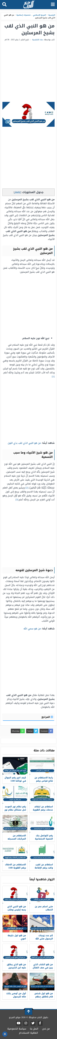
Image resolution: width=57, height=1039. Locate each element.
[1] (53, 376)
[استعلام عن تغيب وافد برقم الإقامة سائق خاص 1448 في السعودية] (42, 852)
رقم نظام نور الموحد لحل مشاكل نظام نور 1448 (15, 810)
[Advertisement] (28, 71)
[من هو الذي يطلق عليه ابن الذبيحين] (15, 952)
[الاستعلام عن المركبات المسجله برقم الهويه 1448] (15, 824)
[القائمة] (53, 4)
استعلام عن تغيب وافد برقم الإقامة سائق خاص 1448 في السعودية (42, 869)
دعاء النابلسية (37, 39)
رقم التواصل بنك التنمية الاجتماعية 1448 (44, 839)
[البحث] (4, 4)
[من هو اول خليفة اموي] (15, 923)
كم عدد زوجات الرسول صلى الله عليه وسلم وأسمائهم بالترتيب (43, 940)
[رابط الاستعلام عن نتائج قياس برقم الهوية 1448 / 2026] (42, 766)
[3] (17, 499)
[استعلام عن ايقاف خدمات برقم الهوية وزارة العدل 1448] (42, 795)
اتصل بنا (34, 1028)
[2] (26, 488)
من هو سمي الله (32, 628)
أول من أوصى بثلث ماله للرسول (16, 995)
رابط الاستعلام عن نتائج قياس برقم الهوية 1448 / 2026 (43, 781)
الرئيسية (51, 15)
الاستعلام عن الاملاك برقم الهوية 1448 (15, 866)
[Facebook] (40, 1023)
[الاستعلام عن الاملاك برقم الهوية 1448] (15, 852)
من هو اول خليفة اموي (17, 937)
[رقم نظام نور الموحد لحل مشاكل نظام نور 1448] (15, 795)
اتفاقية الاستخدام (28, 1032)
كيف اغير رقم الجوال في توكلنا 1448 (15, 779)
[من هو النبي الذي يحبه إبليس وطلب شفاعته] (15, 894)
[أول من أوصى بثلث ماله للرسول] (15, 981)
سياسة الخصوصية (16, 1028)
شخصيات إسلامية (23, 15)
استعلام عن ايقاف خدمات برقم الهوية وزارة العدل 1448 (43, 810)
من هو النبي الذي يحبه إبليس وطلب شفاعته (16, 910)
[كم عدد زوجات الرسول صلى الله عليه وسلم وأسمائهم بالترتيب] (42, 923)
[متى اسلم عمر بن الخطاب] (42, 894)
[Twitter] (33, 1023)
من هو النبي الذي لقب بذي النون (24, 443)
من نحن (46, 1028)
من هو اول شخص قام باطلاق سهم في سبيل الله (43, 996)
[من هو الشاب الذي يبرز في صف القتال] (42, 952)
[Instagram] (25, 1023)
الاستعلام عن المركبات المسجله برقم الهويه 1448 (17, 839)
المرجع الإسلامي (39, 15)
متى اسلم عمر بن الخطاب (44, 908)
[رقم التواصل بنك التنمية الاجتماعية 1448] (42, 824)
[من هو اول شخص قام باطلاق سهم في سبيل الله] (42, 981)
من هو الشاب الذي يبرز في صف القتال (43, 966)
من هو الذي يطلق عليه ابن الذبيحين (16, 966)
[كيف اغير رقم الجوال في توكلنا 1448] (15, 766)
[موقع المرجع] (29, 5)
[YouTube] (18, 1023)
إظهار (17, 192)
